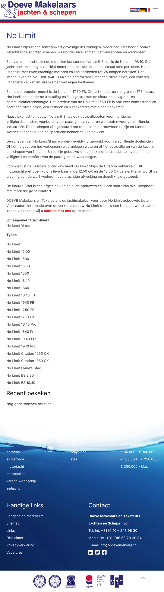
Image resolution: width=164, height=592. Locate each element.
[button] (155, 10)
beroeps (13, 452)
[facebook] (105, 553)
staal (74, 459)
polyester (78, 452)
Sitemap (13, 523)
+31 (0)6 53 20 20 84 (124, 538)
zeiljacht (13, 488)
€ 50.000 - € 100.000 (137, 452)
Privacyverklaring (20, 545)
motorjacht (15, 466)
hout (74, 444)
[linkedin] (91, 553)
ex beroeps (15, 459)
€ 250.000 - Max (134, 466)
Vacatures (14, 552)
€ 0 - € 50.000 (132, 444)
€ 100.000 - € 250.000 (139, 459)
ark (9, 444)
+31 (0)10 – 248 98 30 (119, 530)
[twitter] (98, 553)
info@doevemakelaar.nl (118, 545)
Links (10, 530)
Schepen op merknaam (25, 516)
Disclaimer (14, 538)
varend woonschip (21, 481)
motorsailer (15, 474)
